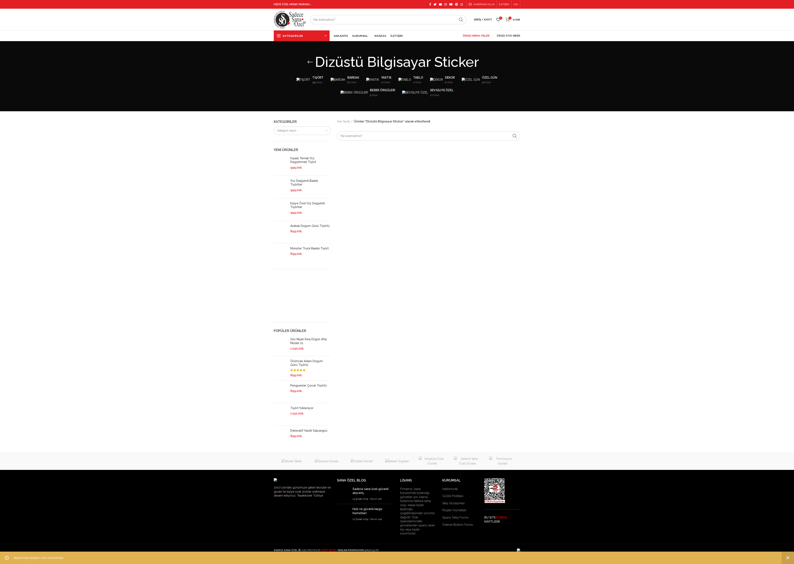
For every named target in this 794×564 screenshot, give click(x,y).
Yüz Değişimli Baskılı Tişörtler (304, 182)
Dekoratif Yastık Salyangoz (309, 430)
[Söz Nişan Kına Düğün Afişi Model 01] (280, 345)
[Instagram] (445, 4)
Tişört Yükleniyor (301, 408)
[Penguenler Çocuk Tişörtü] (280, 392)
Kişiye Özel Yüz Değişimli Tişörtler (307, 205)
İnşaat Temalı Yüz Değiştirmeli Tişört (303, 160)
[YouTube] (451, 4)
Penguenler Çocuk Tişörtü (308, 385)
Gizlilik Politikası (452, 496)
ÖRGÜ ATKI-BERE (508, 35)
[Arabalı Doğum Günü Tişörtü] (280, 232)
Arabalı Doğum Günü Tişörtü (310, 226)
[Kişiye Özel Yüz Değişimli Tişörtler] (280, 209)
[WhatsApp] (461, 4)
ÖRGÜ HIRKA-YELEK (476, 35)
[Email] (440, 4)
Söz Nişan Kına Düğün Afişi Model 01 (308, 341)
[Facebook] (430, 4)
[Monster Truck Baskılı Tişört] (280, 255)
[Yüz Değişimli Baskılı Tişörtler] (280, 187)
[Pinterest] (456, 4)
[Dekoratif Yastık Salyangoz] (280, 436)
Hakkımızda (450, 489)
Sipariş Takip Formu (455, 517)
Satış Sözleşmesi (453, 503)
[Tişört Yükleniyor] (280, 414)
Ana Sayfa (343, 121)
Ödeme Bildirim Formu (457, 524)
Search (461, 19)
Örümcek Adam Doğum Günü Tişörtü (306, 362)
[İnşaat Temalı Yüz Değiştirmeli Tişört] (280, 164)
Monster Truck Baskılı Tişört (309, 248)
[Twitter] (435, 4)
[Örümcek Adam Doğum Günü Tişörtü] (280, 368)
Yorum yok (376, 498)
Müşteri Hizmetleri (454, 510)
